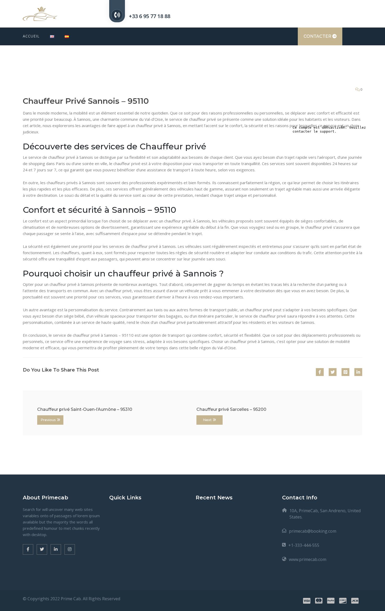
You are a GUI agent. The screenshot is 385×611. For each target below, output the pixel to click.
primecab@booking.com (312, 531)
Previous (49, 420)
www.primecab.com (307, 559)
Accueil (31, 36)
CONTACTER (318, 36)
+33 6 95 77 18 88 (149, 16)
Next (208, 420)
